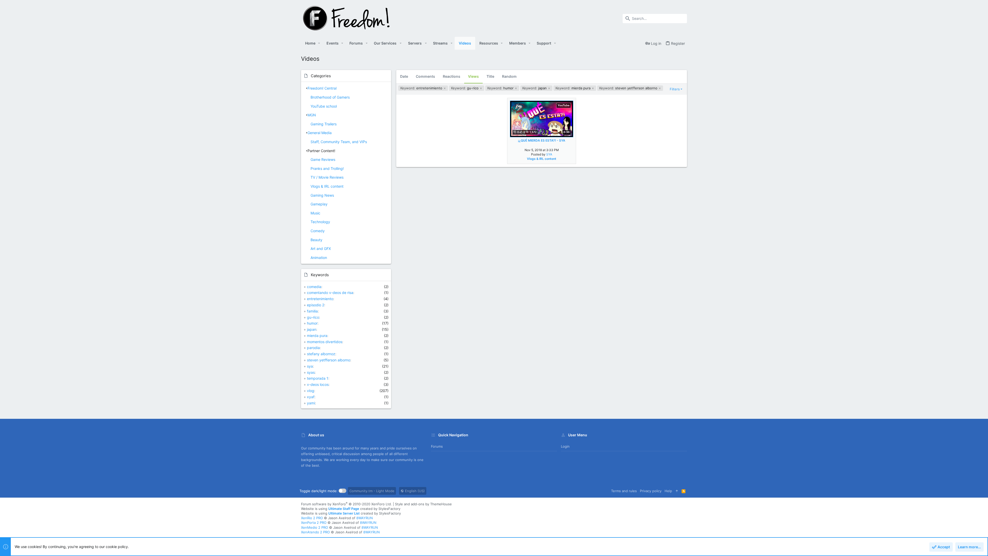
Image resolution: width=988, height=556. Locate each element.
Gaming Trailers (324, 124)
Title (490, 76)
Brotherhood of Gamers (330, 97)
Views (473, 76)
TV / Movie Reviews (327, 177)
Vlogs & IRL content (327, 186)
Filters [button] (675, 89)
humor (312, 323)
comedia (314, 286)
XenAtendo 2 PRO (315, 532)
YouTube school (324, 106)
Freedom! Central (322, 88)
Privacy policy (650, 491)
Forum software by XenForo (346, 504)
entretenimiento (320, 299)
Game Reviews (323, 159)
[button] (319, 43)
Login (565, 446)
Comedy (318, 231)
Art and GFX (321, 248)
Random (509, 76)
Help (668, 491)
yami (311, 403)
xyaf (310, 397)
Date (404, 76)
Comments (425, 76)
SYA (549, 154)
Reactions (451, 76)
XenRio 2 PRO (312, 518)
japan (311, 329)
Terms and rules (624, 491)
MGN (311, 115)
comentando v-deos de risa (330, 292)
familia (312, 311)
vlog (310, 390)
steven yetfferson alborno (328, 360)
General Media (319, 133)
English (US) (414, 491)
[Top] (677, 491)
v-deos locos (318, 384)
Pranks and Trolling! (327, 168)
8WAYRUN (364, 518)
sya (310, 366)
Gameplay (319, 204)
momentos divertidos (324, 342)
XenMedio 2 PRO (314, 527)
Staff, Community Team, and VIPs (339, 142)
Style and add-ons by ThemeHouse (423, 504)
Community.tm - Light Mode (371, 491)
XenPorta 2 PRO (314, 522)
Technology (320, 222)
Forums (437, 446)
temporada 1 (317, 378)
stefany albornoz (321, 354)
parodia (313, 347)
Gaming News (322, 195)
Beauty (316, 240)
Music (315, 213)
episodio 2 (315, 305)
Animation (319, 257)
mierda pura (317, 335)
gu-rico (313, 317)
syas (311, 372)
